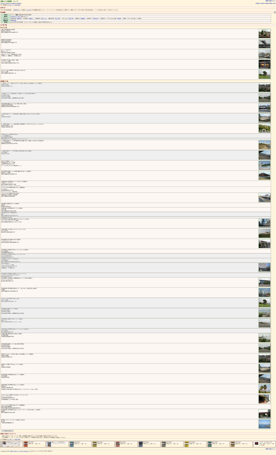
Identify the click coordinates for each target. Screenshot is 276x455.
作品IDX (8, 3)
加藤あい (31, 18)
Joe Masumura (25, 451)
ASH (20, 451)
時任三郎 (71, 18)
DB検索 (267, 3)
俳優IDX (14, 3)
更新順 (257, 3)
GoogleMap (28, 10)
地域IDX (19, 3)
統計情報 (17, 5)
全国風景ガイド (17, 10)
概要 (271, 3)
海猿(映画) (13, 20)
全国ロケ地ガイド (14, 451)
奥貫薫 (119, 18)
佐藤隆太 (83, 18)
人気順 (262, 3)
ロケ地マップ (10, 5)
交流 (274, 3)
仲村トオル (44, 18)
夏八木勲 (57, 18)
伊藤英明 (19, 18)
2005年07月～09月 (15, 16)
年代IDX (3, 3)
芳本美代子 (95, 18)
